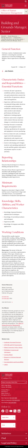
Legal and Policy (9, 442)
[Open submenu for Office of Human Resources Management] (26, 12)
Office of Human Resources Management (11, 11)
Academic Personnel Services (12, 342)
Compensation (17, 37)
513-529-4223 (5, 298)
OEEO (6, 364)
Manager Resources (6, 37)
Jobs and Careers (6, 302)
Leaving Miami (8, 355)
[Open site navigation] (25, 6)
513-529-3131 (5, 296)
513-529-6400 (12, 402)
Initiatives (6, 433)
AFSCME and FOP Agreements (13, 345)
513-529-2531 (16, 400)
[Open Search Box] (26, 1)
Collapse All (22, 67)
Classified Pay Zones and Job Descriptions (12, 39)
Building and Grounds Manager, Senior (11, 40)
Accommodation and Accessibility (13, 362)
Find (3, 438)
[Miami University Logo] (6, 5)
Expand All (14, 67)
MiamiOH (3, 36)
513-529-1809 (13, 398)
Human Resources (12, 36)
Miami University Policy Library (13, 347)
